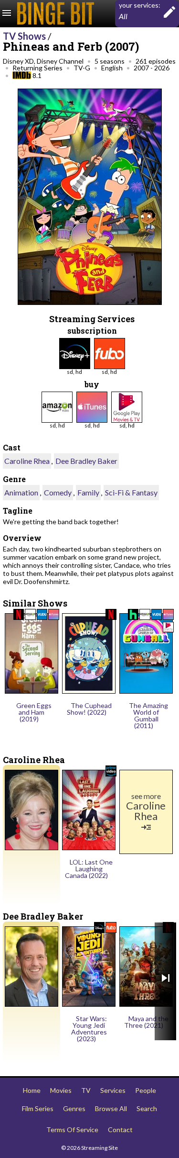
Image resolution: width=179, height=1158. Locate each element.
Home (32, 1090)
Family (88, 492)
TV (86, 1090)
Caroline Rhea (27, 460)
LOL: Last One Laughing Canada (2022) (89, 868)
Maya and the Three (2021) (146, 1021)
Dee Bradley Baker (86, 460)
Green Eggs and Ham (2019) (34, 712)
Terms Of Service (72, 1129)
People (145, 1090)
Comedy (58, 492)
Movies (61, 1090)
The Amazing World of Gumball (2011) (148, 715)
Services (113, 1090)
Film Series (37, 1108)
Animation (21, 492)
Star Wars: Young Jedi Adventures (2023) (89, 1028)
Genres (74, 1108)
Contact (120, 1129)
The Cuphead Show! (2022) (89, 708)
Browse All (111, 1108)
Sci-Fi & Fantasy (131, 492)
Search (147, 1108)
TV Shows (24, 36)
